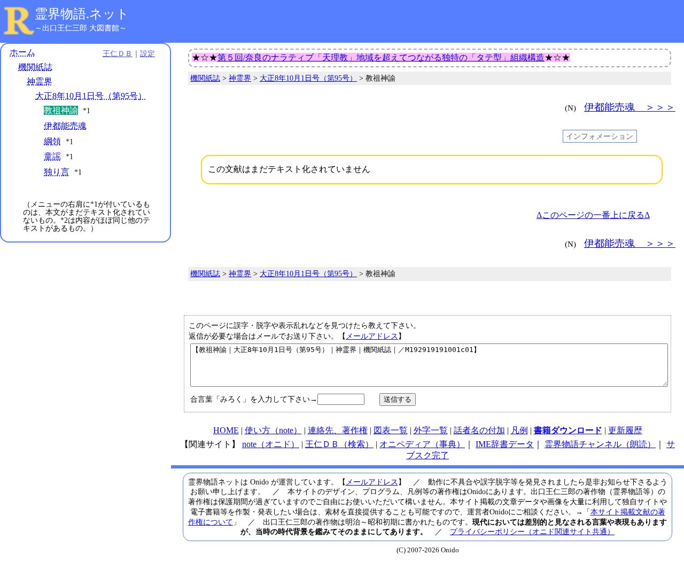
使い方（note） (273, 430)
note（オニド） (270, 444)
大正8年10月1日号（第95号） (90, 95)
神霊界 (39, 81)
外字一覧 (431, 430)
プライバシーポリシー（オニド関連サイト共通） (532, 531)
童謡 (52, 156)
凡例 (519, 430)
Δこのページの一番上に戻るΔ (593, 215)
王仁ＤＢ (118, 53)
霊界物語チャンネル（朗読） (600, 444)
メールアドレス (372, 336)
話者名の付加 (479, 430)
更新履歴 (625, 430)
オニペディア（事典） (422, 444)
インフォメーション (599, 136)
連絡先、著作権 (338, 430)
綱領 (52, 141)
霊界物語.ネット (82, 14)
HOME (226, 430)
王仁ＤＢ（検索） (339, 444)
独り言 (56, 171)
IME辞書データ (505, 444)
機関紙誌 (35, 67)
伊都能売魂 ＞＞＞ (629, 107)
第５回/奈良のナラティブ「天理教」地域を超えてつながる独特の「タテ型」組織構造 (381, 57)
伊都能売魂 (65, 125)
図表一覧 (391, 430)
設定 (147, 53)
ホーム (22, 52)
